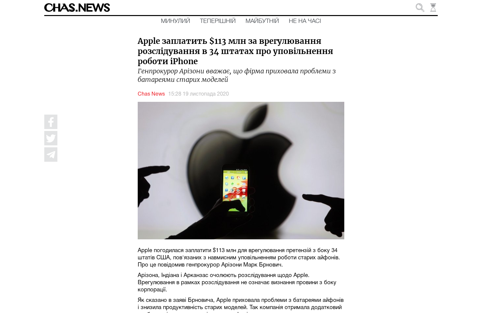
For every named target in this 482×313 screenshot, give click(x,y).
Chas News (151, 94)
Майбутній (262, 21)
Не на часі (305, 21)
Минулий (175, 21)
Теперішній (218, 21)
